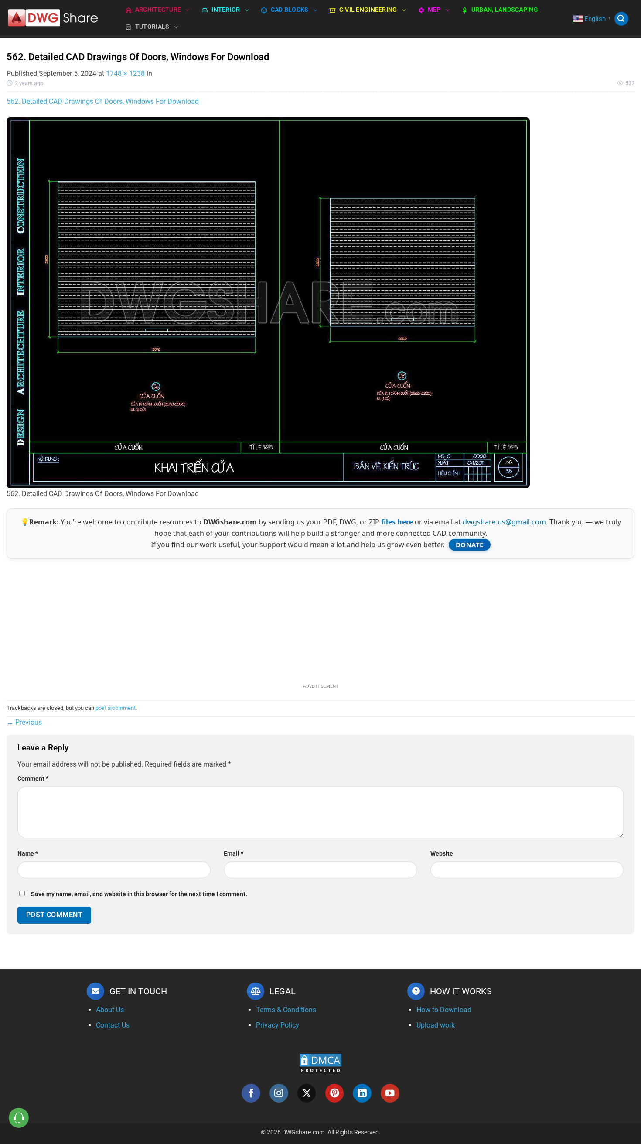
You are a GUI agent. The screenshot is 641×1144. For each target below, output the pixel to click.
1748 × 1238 (125, 73)
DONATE (470, 544)
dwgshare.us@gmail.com (504, 522)
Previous (24, 722)
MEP (434, 10)
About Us (110, 1010)
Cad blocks (290, 10)
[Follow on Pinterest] (334, 1093)
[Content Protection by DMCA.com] (320, 1063)
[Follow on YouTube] (390, 1093)
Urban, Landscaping (504, 10)
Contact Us (113, 1025)
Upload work (435, 1025)
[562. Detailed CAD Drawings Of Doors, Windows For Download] (268, 302)
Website (441, 853)
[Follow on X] (306, 1093)
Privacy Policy (277, 1025)
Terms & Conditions (286, 1010)
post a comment (115, 708)
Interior (225, 10)
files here (397, 522)
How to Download (443, 1010)
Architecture (158, 10)
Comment (32, 778)
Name (27, 853)
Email (233, 853)
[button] (621, 19)
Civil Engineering (368, 10)
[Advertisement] (320, 620)
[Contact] (19, 1118)
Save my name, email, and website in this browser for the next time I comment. (139, 894)
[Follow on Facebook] (251, 1093)
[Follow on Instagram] (278, 1093)
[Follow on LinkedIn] (362, 1093)
